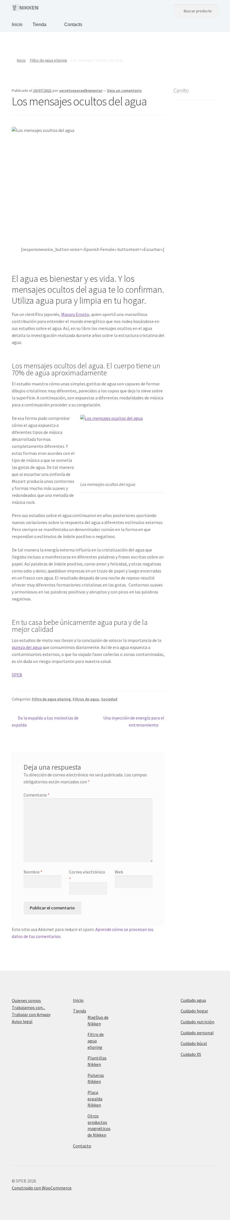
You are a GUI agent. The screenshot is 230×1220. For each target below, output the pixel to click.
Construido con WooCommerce (42, 1188)
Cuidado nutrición (197, 1022)
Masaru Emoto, (75, 314)
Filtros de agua (86, 699)
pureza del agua (27, 647)
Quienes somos (26, 1000)
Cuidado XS (191, 1054)
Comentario (37, 795)
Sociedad (109, 699)
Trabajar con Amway (31, 1014)
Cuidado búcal (194, 1043)
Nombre (33, 872)
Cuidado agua (193, 1000)
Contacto (73, 24)
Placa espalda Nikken (95, 1098)
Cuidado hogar (194, 1011)
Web (119, 872)
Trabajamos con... (28, 1007)
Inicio (17, 24)
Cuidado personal (197, 1032)
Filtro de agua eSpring (48, 60)
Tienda (39, 24)
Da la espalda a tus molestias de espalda (45, 721)
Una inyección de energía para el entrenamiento (133, 721)
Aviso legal (22, 1021)
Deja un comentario (124, 90)
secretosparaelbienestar (80, 90)
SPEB (17, 674)
